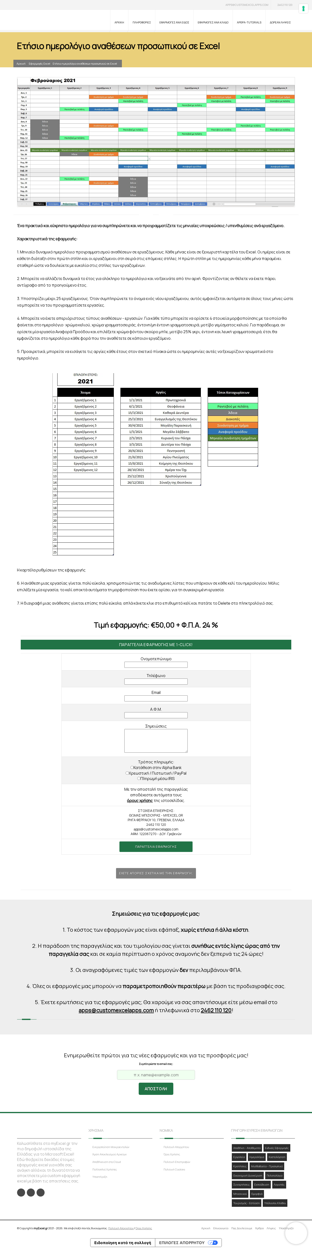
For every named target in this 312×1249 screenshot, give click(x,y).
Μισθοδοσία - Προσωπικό (267, 1166)
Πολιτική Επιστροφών (177, 1162)
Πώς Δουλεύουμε (241, 1228)
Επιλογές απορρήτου (182, 1242)
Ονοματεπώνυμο (156, 658)
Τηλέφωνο (156, 675)
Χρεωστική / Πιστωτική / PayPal (157, 773)
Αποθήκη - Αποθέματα (247, 1148)
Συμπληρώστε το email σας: (156, 1064)
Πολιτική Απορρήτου (176, 1147)
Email (156, 692)
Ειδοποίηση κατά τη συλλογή (122, 1242)
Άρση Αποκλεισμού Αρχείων (109, 1154)
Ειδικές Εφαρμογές (277, 1148)
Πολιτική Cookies (174, 1169)
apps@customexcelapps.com (246, 5)
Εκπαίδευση (261, 1184)
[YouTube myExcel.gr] (41, 1193)
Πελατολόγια (275, 1175)
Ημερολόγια (256, 1157)
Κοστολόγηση (277, 1157)
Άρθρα (259, 1228)
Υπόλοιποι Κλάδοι (275, 1203)
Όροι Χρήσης (172, 1154)
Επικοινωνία (220, 1228)
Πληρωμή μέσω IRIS (157, 778)
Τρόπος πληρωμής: (156, 762)
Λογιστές (279, 1184)
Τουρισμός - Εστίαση (246, 1203)
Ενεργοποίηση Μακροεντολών (110, 1147)
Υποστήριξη (99, 1177)
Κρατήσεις (240, 1166)
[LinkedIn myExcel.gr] (31, 1193)
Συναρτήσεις (241, 1184)
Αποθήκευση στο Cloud (106, 1162)
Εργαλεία (239, 1157)
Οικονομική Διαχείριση (247, 1175)
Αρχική (21, 63)
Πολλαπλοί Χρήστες (104, 1169)
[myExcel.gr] (42, 20)
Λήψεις (271, 1228)
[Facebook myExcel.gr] (21, 1193)
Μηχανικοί (240, 1194)
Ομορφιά (257, 1194)
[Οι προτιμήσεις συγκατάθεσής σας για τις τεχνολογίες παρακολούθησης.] (303, 8)
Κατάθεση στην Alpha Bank (158, 767)
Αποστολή (156, 1088)
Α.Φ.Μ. (156, 709)
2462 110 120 (284, 5)
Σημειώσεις (156, 726)
